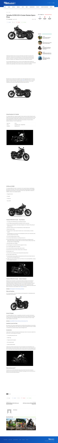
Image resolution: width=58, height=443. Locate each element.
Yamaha (9, 12)
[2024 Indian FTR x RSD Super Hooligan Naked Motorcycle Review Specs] (31, 424)
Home (7, 12)
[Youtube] (53, 2)
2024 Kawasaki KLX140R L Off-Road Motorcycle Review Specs (47, 53)
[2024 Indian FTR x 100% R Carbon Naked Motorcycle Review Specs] (40, 58)
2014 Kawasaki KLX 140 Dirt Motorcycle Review (17, 288)
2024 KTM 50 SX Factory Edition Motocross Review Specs (21, 428)
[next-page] (8, 431)
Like (40, 16)
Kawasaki (11, 426)
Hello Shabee (10, 19)
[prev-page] (6, 431)
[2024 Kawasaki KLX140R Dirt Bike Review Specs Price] (11, 424)
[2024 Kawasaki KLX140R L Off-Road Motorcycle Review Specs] (40, 53)
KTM (20, 426)
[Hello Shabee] (7, 19)
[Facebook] (48, 2)
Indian (31, 426)
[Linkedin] (49, 2)
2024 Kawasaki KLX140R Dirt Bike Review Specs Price (11, 428)
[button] (5, 7)
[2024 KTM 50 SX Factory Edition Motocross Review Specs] (21, 424)
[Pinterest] (50, 2)
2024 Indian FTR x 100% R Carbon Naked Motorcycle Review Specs (46, 59)
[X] (52, 2)
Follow (45, 16)
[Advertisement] (21, 48)
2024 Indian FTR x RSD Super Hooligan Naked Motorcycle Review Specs (31, 428)
